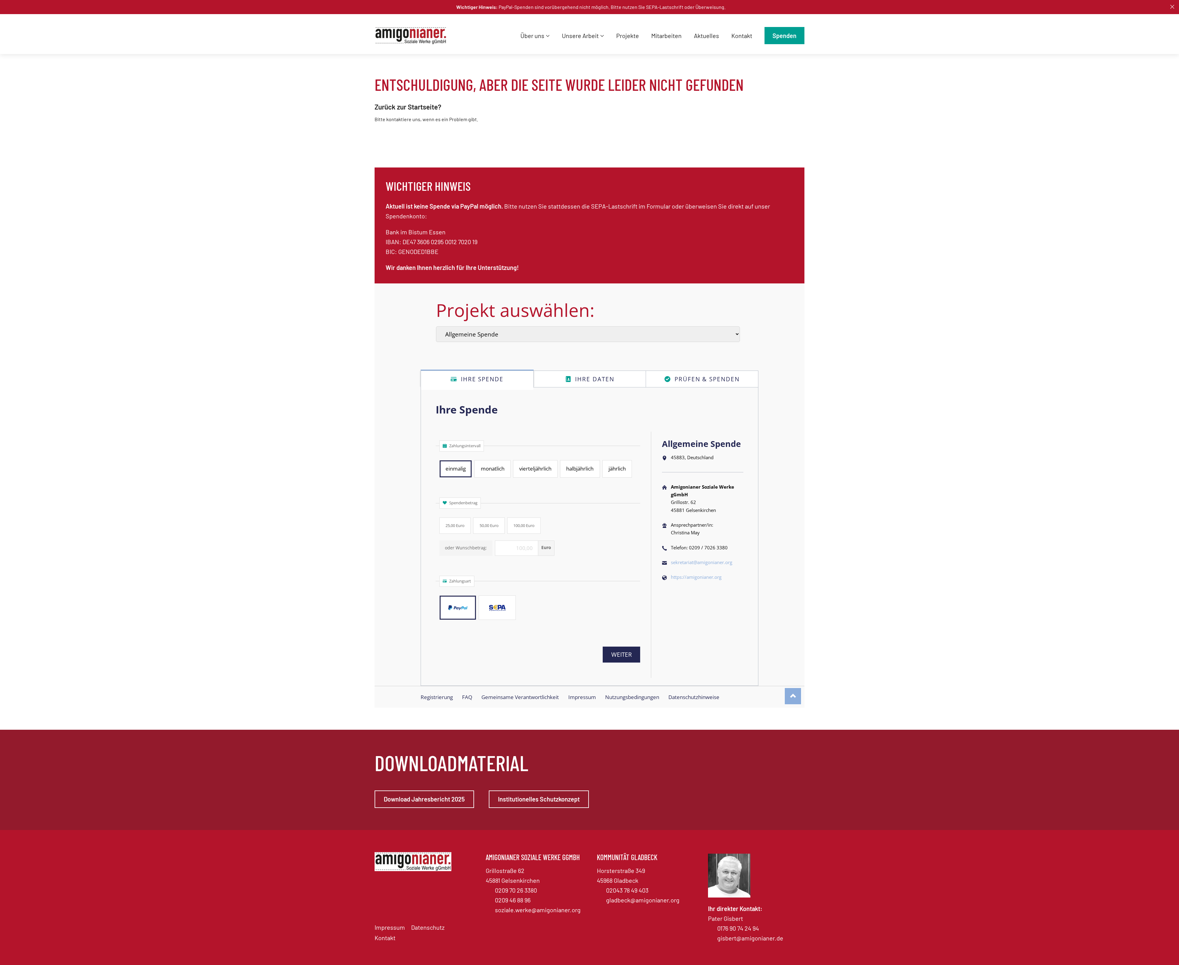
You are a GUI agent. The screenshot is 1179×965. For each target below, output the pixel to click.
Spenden (784, 35)
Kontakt (741, 35)
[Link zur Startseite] (413, 36)
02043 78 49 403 (627, 890)
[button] (1172, 7)
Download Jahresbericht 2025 (424, 799)
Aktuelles (706, 35)
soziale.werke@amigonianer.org (538, 909)
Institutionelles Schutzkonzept (539, 799)
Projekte (627, 35)
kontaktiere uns (403, 119)
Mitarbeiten (666, 35)
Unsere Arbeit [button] (580, 35)
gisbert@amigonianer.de (750, 938)
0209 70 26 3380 (516, 890)
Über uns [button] (532, 35)
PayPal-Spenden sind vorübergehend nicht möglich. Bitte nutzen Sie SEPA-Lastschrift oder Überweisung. (591, 7)
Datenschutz (428, 927)
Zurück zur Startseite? (408, 106)
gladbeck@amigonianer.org (642, 900)
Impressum (390, 927)
